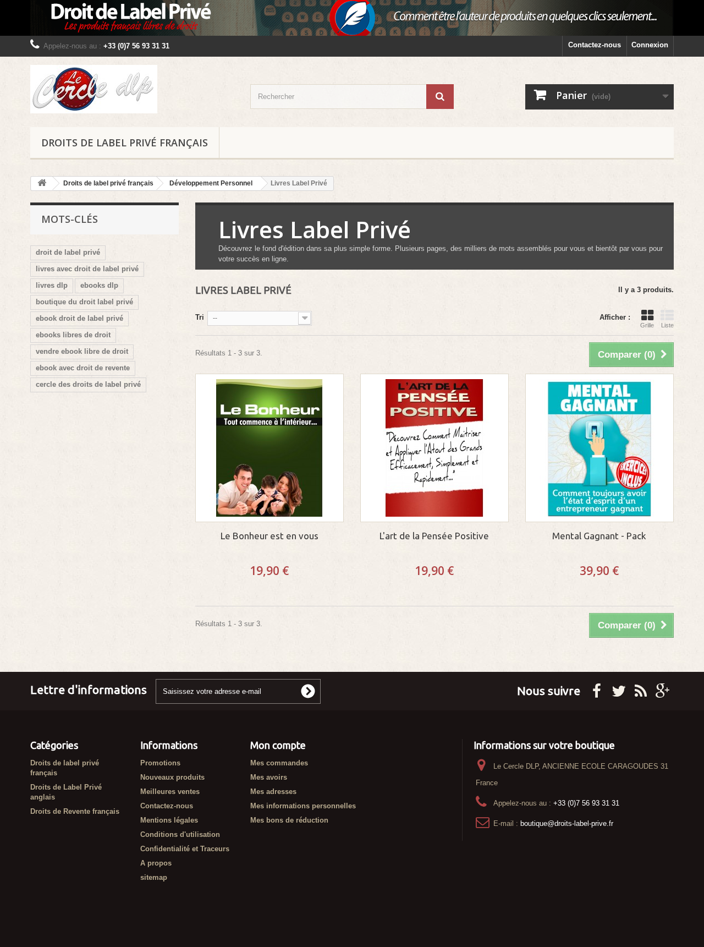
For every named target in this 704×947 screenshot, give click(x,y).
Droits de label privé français (124, 142)
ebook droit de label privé (79, 318)
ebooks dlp (99, 285)
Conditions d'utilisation (180, 834)
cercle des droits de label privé (88, 384)
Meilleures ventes (170, 791)
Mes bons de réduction (289, 820)
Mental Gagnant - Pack (599, 535)
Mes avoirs (268, 777)
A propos (156, 863)
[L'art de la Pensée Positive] (434, 448)
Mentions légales (169, 820)
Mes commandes (279, 763)
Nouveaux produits (172, 777)
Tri (199, 317)
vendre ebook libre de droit (82, 351)
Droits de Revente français (74, 811)
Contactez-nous (594, 45)
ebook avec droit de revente (83, 368)
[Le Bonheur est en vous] (269, 448)
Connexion (649, 45)
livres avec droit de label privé (87, 269)
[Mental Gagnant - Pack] (599, 448)
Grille (647, 325)
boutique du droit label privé (84, 302)
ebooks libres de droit (73, 335)
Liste (667, 325)
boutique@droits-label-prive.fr (566, 823)
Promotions (160, 763)
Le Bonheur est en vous (269, 535)
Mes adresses (273, 791)
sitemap (153, 877)
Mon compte (278, 745)
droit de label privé (68, 252)
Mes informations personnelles (303, 806)
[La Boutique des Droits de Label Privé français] (132, 89)
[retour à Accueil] (41, 183)
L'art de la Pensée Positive (434, 535)
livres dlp (52, 285)
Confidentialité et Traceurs (184, 849)
